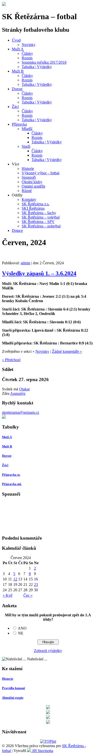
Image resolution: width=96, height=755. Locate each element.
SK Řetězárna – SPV (38, 222)
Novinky (28, 45)
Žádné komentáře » (67, 351)
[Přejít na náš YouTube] (48, 722)
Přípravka (19, 124)
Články (27, 53)
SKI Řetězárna (33, 208)
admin (25, 263)
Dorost (17, 89)
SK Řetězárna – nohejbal (41, 226)
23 (36, 584)
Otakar (24, 389)
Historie (28, 168)
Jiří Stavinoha (42, 751)
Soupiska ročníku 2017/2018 (44, 62)
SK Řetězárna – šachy (39, 213)
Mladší (27, 129)
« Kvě (7, 595)
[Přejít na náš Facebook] (48, 713)
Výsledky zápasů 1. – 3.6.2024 (39, 273)
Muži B (18, 71)
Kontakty (29, 199)
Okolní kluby (32, 182)
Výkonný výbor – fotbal (40, 173)
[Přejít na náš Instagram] (48, 717)
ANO (22, 628)
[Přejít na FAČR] (48, 708)
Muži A (18, 49)
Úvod (16, 40)
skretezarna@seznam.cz (20, 412)
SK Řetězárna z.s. (35, 204)
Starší (26, 146)
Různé (27, 191)
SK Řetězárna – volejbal (41, 217)
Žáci (15, 106)
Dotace (17, 230)
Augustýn (17, 393)
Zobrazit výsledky (48, 651)
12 (15, 579)
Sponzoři (29, 177)
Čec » (27, 595)
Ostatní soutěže (33, 186)
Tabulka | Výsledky (37, 67)
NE (20, 633)
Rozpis (27, 58)
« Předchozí (11, 360)
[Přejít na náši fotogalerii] (4, 417)
